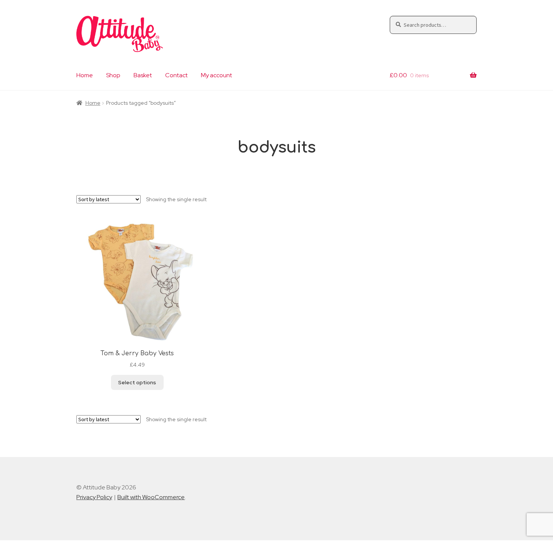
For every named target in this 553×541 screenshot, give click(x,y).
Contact (176, 75)
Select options (137, 382)
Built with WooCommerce (151, 497)
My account (216, 75)
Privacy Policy (94, 497)
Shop (113, 75)
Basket (143, 75)
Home (84, 75)
